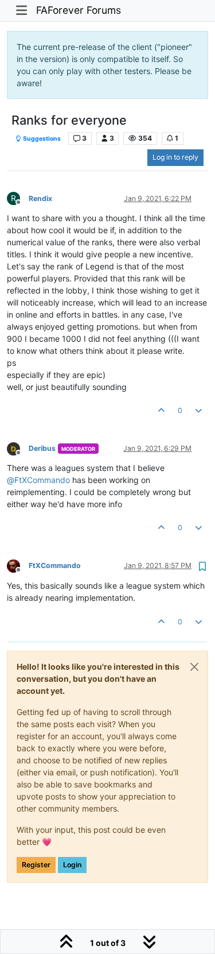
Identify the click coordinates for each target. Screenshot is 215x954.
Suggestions (41, 138)
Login (72, 864)
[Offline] (18, 448)
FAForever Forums (78, 10)
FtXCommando (55, 565)
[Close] (194, 666)
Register (36, 864)
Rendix (40, 198)
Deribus (42, 448)
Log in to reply (175, 157)
